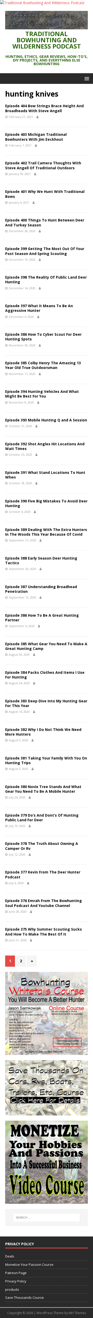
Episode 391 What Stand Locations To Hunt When (45, 475)
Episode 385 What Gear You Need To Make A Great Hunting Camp (46, 646)
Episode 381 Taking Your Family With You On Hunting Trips (46, 760)
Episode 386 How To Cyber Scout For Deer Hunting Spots (43, 336)
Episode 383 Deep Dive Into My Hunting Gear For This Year (46, 703)
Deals (9, 1256)
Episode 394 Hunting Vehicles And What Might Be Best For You (42, 394)
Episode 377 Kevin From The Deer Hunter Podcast (42, 874)
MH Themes (77, 1313)
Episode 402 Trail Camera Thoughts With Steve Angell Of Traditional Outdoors (43, 165)
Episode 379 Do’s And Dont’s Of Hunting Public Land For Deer (42, 817)
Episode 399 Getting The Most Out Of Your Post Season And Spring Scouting (44, 251)
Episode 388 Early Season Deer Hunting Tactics (41, 560)
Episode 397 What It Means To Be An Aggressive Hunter (39, 308)
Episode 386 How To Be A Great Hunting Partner (42, 617)
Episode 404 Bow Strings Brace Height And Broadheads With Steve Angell (44, 108)
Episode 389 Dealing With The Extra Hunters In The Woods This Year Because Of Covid (46, 532)
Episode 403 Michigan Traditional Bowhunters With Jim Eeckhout (36, 137)
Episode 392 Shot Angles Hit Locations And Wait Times (44, 446)
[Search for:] (46, 1217)
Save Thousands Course (24, 1297)
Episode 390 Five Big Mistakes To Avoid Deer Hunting (46, 503)
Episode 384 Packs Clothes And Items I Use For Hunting (44, 675)
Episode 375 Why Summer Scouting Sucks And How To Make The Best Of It (43, 931)
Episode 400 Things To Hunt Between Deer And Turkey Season (44, 222)
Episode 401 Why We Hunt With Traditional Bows (44, 194)
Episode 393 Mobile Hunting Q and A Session (46, 420)
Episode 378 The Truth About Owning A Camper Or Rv (41, 846)
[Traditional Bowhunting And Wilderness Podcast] (42, 2)
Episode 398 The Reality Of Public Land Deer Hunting (46, 279)
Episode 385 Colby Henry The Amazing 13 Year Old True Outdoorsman (43, 365)
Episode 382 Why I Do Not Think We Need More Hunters (43, 732)
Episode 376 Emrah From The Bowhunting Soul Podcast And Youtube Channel (43, 903)
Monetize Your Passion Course (29, 1264)
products (12, 1289)
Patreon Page (16, 1272)
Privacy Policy (15, 1281)
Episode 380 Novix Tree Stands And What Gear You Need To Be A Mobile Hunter (43, 789)
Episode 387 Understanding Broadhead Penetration (41, 589)
